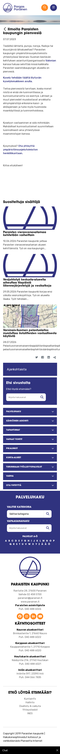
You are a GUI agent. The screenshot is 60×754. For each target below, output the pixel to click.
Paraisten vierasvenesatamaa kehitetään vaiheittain (24, 234)
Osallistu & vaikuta (30, 706)
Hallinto (30, 702)
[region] (30, 750)
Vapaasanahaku (18, 521)
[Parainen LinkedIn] (33, 616)
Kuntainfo (30, 698)
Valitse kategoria (19, 507)
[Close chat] (57, 750)
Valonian (50, 60)
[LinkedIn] (48, 357)
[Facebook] (42, 357)
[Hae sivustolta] (42, 397)
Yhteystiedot (30, 709)
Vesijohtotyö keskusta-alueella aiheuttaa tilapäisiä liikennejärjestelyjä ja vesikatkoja (27, 282)
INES (30, 713)
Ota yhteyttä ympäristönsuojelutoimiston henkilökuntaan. (20, 149)
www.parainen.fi (30, 601)
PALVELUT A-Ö (30, 536)
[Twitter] (36, 357)
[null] (5, 29)
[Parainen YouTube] (40, 616)
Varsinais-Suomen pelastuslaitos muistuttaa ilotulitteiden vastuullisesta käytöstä (30, 333)
